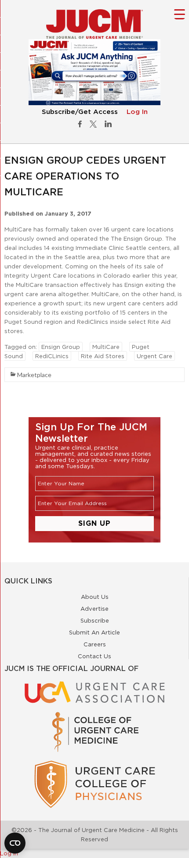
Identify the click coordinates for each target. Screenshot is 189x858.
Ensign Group (60, 347)
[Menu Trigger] (179, 13)
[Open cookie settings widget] (14, 843)
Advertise (94, 608)
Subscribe (94, 620)
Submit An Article (94, 632)
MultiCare (106, 347)
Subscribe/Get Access (80, 112)
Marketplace (34, 374)
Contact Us (94, 656)
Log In (137, 112)
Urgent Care (154, 356)
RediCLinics (52, 356)
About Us (95, 597)
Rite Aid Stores (102, 356)
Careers (95, 644)
